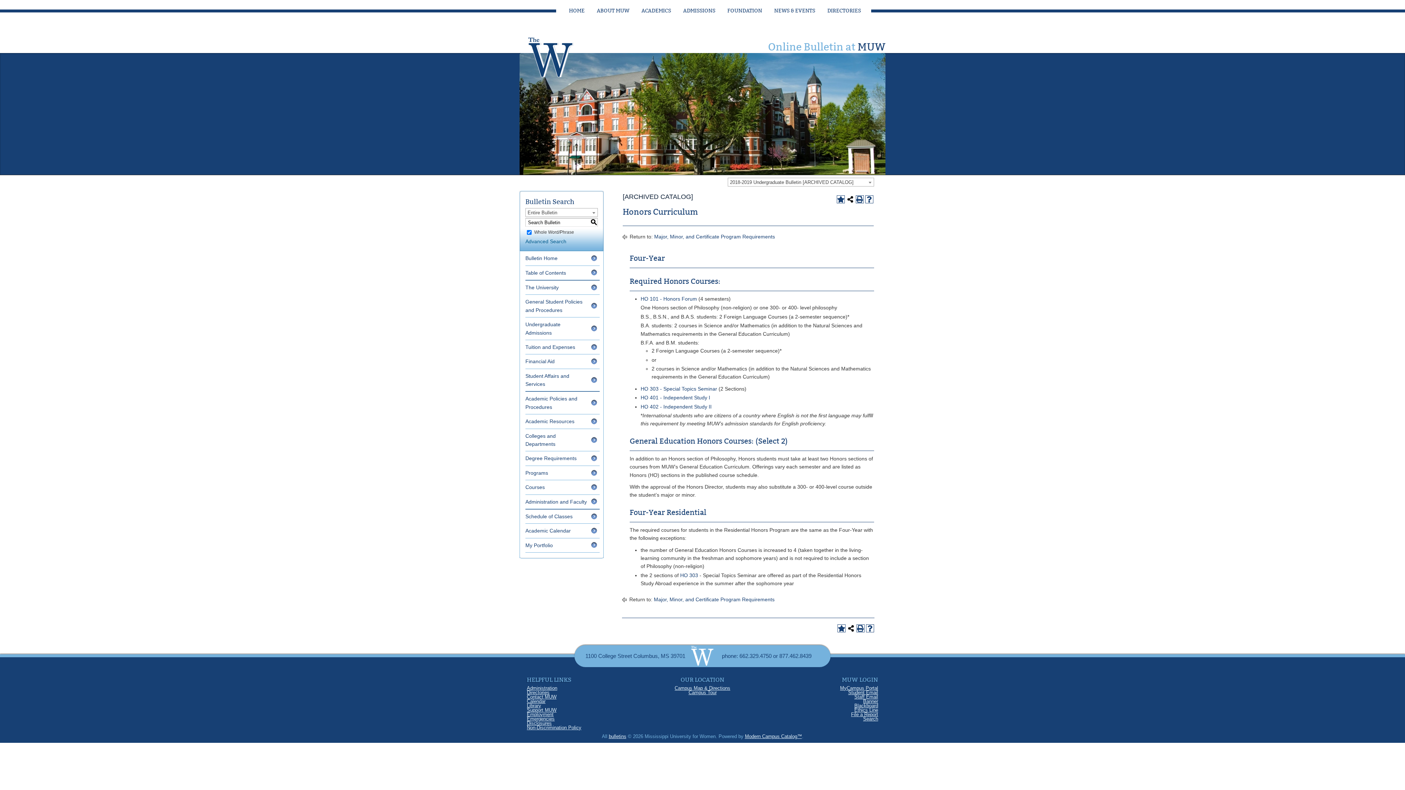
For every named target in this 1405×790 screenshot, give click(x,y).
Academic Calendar (548, 531)
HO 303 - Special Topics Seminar (679, 389)
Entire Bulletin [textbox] (542, 212)
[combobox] (801, 182)
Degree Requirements (551, 458)
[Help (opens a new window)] (869, 199)
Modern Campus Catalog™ (773, 736)
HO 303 (689, 575)
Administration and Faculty (556, 502)
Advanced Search (545, 241)
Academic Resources (549, 421)
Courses (535, 487)
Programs (536, 473)
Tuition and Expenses (550, 347)
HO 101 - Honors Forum (669, 299)
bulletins (617, 736)
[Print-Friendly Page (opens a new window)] (860, 199)
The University (542, 287)
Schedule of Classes (549, 516)
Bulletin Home (541, 258)
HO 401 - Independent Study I (675, 397)
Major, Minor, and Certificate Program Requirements (714, 237)
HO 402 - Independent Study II (676, 407)
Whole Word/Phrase (554, 232)
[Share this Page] (850, 199)
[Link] (558, 55)
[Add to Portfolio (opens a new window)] (841, 199)
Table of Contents (545, 273)
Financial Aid (540, 361)
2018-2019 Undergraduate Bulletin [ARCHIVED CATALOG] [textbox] (792, 182)
